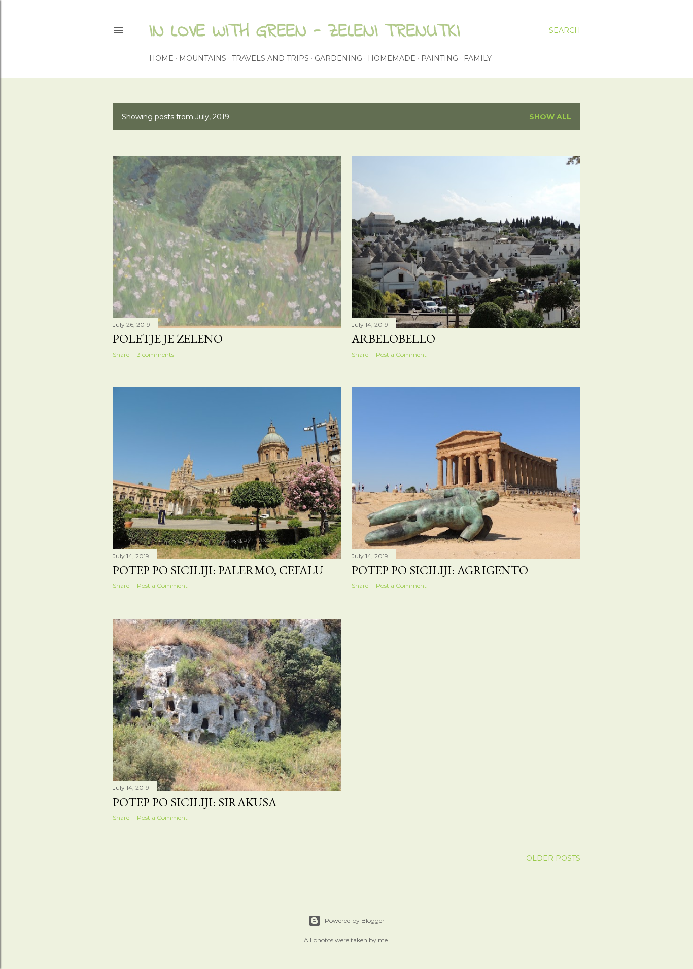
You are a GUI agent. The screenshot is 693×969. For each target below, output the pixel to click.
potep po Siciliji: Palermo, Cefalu (218, 570)
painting (439, 58)
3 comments (155, 354)
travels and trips (270, 58)
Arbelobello (393, 339)
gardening (338, 58)
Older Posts (553, 858)
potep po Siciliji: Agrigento (440, 570)
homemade (391, 58)
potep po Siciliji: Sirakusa (194, 802)
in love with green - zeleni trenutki (304, 31)
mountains (202, 58)
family (478, 58)
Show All (550, 116)
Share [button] (121, 354)
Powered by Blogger (355, 920)
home (161, 58)
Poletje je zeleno (168, 339)
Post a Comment (401, 354)
